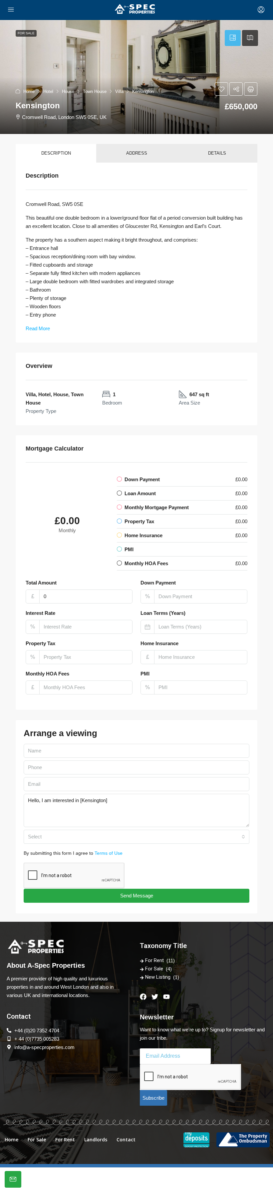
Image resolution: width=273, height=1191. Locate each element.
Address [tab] (136, 153)
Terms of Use (109, 853)
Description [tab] (56, 153)
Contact (126, 1139)
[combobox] (136, 837)
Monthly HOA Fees (47, 673)
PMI (144, 673)
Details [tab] (217, 153)
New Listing (157, 977)
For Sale (154, 969)
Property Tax (40, 643)
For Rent (154, 960)
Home (11, 1139)
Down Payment (158, 583)
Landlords (95, 1139)
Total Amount (41, 583)
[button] (136, 77)
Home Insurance (159, 643)
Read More (38, 328)
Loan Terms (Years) (162, 613)
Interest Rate (40, 613)
